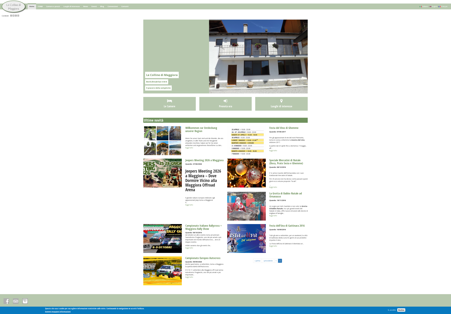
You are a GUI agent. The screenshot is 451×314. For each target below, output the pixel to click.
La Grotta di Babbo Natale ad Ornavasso (285, 194)
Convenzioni (113, 6)
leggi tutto (189, 148)
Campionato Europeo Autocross (202, 258)
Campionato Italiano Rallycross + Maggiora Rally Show (203, 227)
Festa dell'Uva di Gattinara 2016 (287, 225)
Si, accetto (392, 310)
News (85, 6)
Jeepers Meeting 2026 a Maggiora (204, 160)
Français (444, 6)
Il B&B (40, 6)
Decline (401, 310)
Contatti (124, 6)
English (434, 6)
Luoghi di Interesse (71, 6)
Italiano (425, 6)
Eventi (94, 6)
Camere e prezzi (53, 6)
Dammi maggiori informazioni (58, 311)
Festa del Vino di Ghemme (283, 128)
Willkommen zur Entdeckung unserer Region (201, 129)
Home (31, 6)
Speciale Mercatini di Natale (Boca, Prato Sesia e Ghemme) (286, 161)
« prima (257, 261)
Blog (102, 6)
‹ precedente (268, 261)
